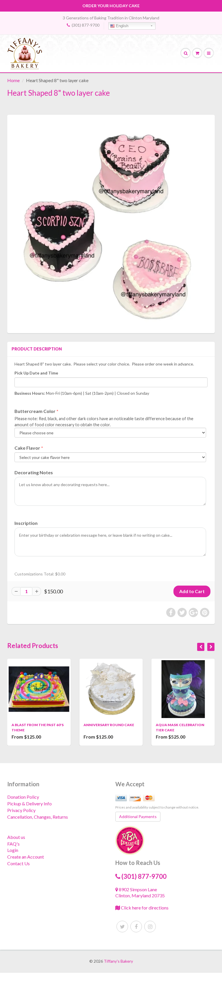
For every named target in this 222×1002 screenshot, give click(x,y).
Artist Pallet (174, 725)
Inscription (26, 523)
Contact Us (18, 863)
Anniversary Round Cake (42, 725)
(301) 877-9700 (85, 25)
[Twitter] (122, 926)
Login (12, 850)
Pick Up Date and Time (36, 372)
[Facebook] (136, 926)
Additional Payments (138, 816)
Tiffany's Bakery (118, 961)
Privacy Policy (21, 810)
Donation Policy (23, 797)
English (121, 26)
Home (13, 80)
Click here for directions (144, 907)
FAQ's (13, 843)
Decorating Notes (33, 472)
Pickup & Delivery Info (29, 803)
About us (16, 837)
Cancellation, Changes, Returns (37, 817)
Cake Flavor (27, 448)
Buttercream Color (35, 411)
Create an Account (25, 856)
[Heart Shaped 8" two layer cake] (111, 223)
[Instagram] (150, 926)
